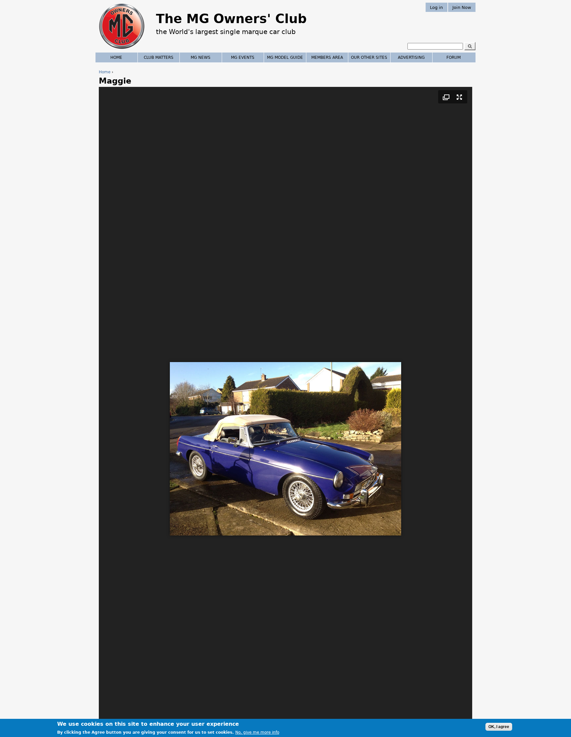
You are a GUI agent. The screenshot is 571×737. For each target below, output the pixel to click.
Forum (453, 57)
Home (104, 72)
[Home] (121, 49)
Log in (436, 7)
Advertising (411, 57)
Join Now (461, 7)
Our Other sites (369, 57)
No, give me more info (257, 732)
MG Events (242, 57)
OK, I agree (498, 726)
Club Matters (158, 57)
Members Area (327, 57)
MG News (200, 57)
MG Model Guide (285, 57)
